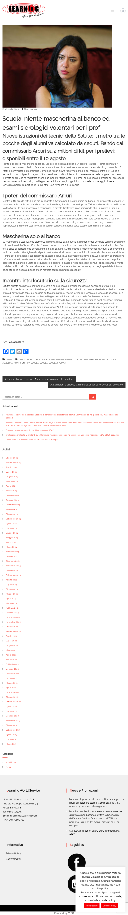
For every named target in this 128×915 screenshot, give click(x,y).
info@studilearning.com (24, 815)
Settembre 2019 (13, 730)
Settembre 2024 (13, 519)
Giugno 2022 (12, 645)
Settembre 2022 (13, 631)
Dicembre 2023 (13, 561)
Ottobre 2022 (12, 627)
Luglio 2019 (11, 739)
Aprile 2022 (11, 655)
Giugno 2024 (12, 533)
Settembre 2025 (13, 462)
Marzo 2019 (11, 744)
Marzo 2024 (11, 547)
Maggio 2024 (12, 537)
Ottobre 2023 (12, 570)
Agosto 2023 (11, 580)
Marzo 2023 (11, 603)
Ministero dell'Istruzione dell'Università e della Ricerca (81, 359)
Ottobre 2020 (12, 697)
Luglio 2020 (11, 711)
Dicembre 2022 (13, 617)
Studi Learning (31, 109)
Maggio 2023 (12, 594)
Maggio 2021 (12, 683)
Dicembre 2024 (13, 505)
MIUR (16, 363)
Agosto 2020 (12, 706)
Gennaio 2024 (12, 556)
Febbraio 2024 (12, 551)
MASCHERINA (48, 359)
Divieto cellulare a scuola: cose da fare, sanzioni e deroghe (32, 439)
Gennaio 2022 (12, 669)
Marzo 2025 (11, 490)
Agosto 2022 (11, 636)
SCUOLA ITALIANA (57, 363)
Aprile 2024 (11, 542)
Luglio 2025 (11, 472)
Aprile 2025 (11, 486)
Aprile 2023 (11, 598)
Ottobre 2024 (12, 514)
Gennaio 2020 (12, 716)
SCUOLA (44, 363)
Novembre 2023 (13, 566)
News (9, 359)
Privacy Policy (13, 853)
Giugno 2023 (12, 589)
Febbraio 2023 (12, 608)
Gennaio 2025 (12, 500)
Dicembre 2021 (13, 673)
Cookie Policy (13, 858)
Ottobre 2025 (12, 458)
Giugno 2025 (12, 476)
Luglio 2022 (11, 641)
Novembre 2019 (13, 720)
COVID (22, 359)
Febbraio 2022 (12, 664)
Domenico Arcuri (33, 359)
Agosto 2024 (11, 523)
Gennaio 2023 (12, 612)
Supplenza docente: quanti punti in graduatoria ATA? (30, 430)
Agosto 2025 (11, 467)
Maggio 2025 (12, 481)
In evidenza (11, 762)
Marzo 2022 (11, 659)
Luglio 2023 (11, 584)
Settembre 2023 (13, 575)
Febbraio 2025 (12, 495)
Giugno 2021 (12, 678)
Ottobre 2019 (11, 725)
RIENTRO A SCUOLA (29, 363)
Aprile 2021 (11, 688)
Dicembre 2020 (13, 692)
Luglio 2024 (11, 528)
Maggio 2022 (12, 650)
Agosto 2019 (11, 734)
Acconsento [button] (92, 905)
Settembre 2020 (13, 702)
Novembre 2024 (13, 509)
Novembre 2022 (13, 622)
